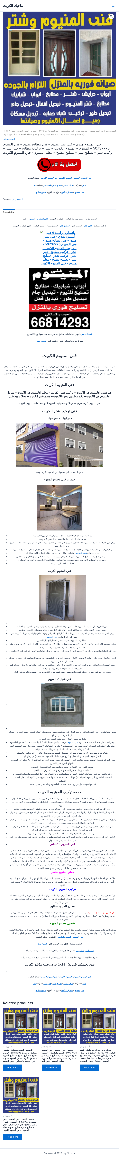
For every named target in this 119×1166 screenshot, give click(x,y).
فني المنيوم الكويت (49, 178)
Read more (12, 1067)
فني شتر (47, 185)
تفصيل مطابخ (67, 192)
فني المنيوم (86, 178)
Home (5, 131)
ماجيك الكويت (13, 5)
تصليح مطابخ (40, 192)
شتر (84, 185)
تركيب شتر (68, 185)
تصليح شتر (57, 185)
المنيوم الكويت (65, 178)
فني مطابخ (79, 192)
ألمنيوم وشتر (111, 131)
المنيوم (76, 178)
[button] (111, 16)
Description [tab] (9, 212)
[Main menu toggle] (113, 6)
